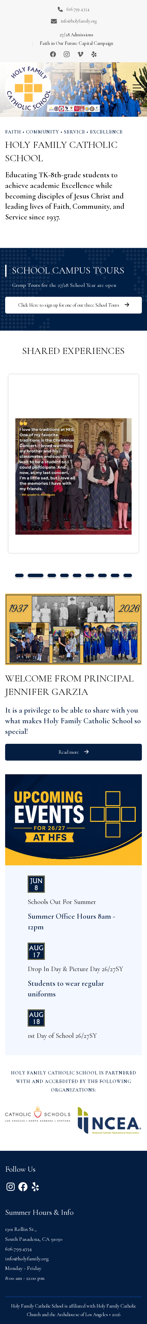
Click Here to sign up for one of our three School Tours (68, 305)
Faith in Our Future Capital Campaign (76, 43)
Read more (68, 752)
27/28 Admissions (76, 35)
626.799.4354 (78, 9)
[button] (19, 575)
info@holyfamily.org (79, 21)
